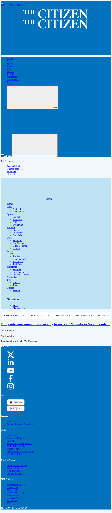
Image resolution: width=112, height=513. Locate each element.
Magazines (12, 77)
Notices (10, 84)
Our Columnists (20, 243)
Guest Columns (20, 246)
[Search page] (23, 53)
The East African (15, 498)
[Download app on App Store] (15, 410)
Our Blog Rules (14, 454)
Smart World (18, 272)
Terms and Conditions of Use (20, 451)
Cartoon (16, 248)
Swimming (18, 225)
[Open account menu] (35, 145)
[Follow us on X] (10, 357)
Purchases (11, 171)
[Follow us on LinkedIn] (10, 365)
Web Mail (11, 441)
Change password (15, 169)
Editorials (17, 240)
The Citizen (12, 487)
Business (11, 66)
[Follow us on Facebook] (10, 381)
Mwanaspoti (12, 495)
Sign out (11, 174)
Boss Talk (17, 235)
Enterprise (17, 232)
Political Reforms (21, 274)
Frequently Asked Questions (20, 424)
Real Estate (18, 261)
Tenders (16, 285)
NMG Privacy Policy (17, 446)
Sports (10, 63)
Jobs (9, 82)
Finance (16, 230)
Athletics (17, 222)
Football (16, 217)
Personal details (14, 166)
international (18, 211)
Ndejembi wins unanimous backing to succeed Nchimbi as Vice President (55, 324)
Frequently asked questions (19, 443)
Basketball (17, 219)
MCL (4, 5)
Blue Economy (20, 259)
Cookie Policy (13, 471)
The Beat (17, 269)
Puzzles (10, 71)
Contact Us (12, 421)
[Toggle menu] (2, 3)
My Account (7, 161)
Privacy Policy (13, 468)
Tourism (16, 256)
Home (10, 58)
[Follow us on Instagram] (10, 389)
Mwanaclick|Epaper (16, 438)
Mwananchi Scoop (15, 492)
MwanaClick (16, 5)
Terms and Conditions (17, 465)
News (9, 61)
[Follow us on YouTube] (10, 373)
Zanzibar (11, 74)
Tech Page (17, 264)
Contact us (12, 435)
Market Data (13, 79)
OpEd (10, 69)
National (17, 209)
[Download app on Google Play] (15, 404)
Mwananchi (12, 490)
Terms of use (13, 449)
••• (2, 155)
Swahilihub (12, 500)
